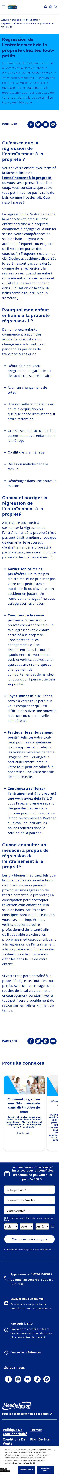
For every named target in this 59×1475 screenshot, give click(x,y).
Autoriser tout (26, 1469)
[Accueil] (12, 7)
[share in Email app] (53, 124)
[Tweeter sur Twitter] (38, 124)
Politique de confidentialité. (23, 1463)
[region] (29, 1460)
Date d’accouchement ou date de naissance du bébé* (28, 1219)
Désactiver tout (45, 1469)
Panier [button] (55, 6)
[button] (4, 7)
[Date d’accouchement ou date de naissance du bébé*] (52, 1226)
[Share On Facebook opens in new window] (31, 124)
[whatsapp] (45, 124)
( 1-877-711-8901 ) (40, 1274)
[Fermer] (55, 1450)
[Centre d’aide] (45, 6)
